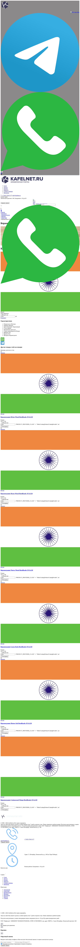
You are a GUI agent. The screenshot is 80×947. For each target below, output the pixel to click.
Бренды (6, 896)
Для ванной (7, 889)
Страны (6, 898)
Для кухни (6, 891)
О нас (5, 877)
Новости (6, 881)
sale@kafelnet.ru (16, 195)
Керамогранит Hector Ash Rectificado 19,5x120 (16, 723)
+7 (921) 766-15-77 (29, 839)
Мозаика (6, 894)
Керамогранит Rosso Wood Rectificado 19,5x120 (17, 493)
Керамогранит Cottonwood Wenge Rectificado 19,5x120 (19, 800)
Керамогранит (7, 892)
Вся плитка (7, 895)
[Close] (2, 924)
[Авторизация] (1, 209)
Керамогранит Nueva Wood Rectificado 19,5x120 (17, 570)
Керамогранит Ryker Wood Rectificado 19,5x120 (17, 417)
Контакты (6, 884)
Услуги (6, 878)
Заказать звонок (5, 203)
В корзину (3, 318)
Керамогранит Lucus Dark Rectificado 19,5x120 (16, 647)
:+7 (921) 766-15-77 (7, 195)
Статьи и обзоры (8, 883)
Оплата (6, 880)
